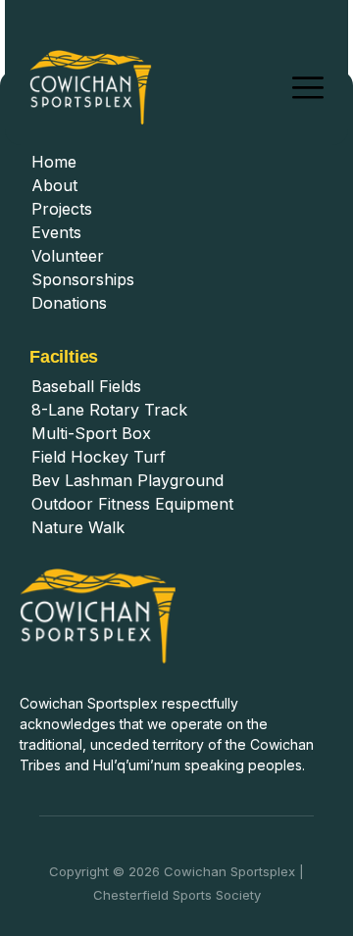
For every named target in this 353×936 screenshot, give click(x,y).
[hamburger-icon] (307, 88)
